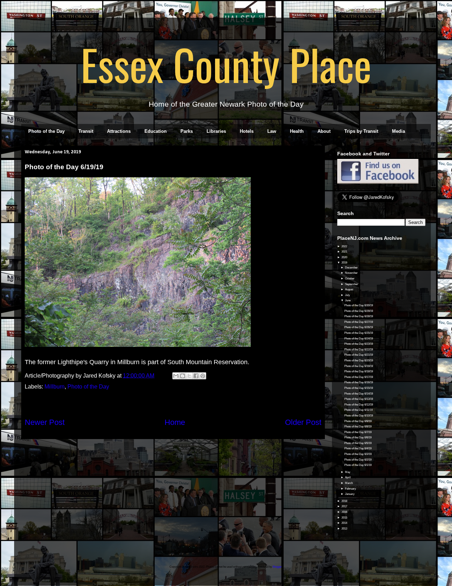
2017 (344, 506)
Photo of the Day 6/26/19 (358, 327)
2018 (344, 501)
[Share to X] (189, 375)
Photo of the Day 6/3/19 (357, 454)
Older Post (303, 422)
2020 (344, 257)
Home (175, 422)
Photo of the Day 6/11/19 (358, 410)
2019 (344, 262)
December (351, 267)
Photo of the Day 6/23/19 (358, 343)
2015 (344, 517)
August (349, 289)
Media (398, 131)
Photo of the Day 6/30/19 (358, 305)
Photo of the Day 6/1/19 (357, 465)
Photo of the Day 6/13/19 (358, 399)
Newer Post (45, 422)
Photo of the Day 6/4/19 (357, 448)
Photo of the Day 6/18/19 (358, 371)
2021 (344, 251)
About (324, 131)
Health (297, 131)
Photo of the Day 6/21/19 (358, 354)
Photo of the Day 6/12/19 (358, 404)
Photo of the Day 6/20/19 (358, 360)
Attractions (119, 131)
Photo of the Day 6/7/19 (357, 432)
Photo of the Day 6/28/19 (358, 316)
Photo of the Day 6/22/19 (358, 349)
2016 (344, 512)
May (348, 472)
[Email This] (175, 375)
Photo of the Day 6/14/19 (358, 393)
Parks (186, 131)
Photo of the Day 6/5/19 (357, 443)
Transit (85, 131)
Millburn (54, 387)
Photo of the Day (46, 131)
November (351, 272)
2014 (344, 523)
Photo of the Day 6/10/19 (358, 415)
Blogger (277, 566)
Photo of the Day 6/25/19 (358, 333)
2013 (344, 528)
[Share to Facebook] (196, 375)
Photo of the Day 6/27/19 (358, 322)
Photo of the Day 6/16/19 (358, 382)
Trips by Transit (361, 131)
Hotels (247, 131)
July (348, 295)
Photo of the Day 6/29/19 (358, 311)
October (350, 278)
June (348, 300)
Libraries (216, 131)
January (350, 494)
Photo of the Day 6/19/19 (358, 366)
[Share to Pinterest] (202, 375)
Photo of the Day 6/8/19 (357, 426)
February (351, 488)
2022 (344, 246)
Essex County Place (226, 63)
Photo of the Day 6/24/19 (358, 338)
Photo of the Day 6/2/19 (357, 459)
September (352, 284)
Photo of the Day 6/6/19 (357, 437)
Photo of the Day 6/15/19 (358, 388)
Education (155, 131)
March (349, 483)
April (348, 477)
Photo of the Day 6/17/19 (358, 377)
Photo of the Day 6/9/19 (357, 421)
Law (271, 131)
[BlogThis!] (182, 375)
